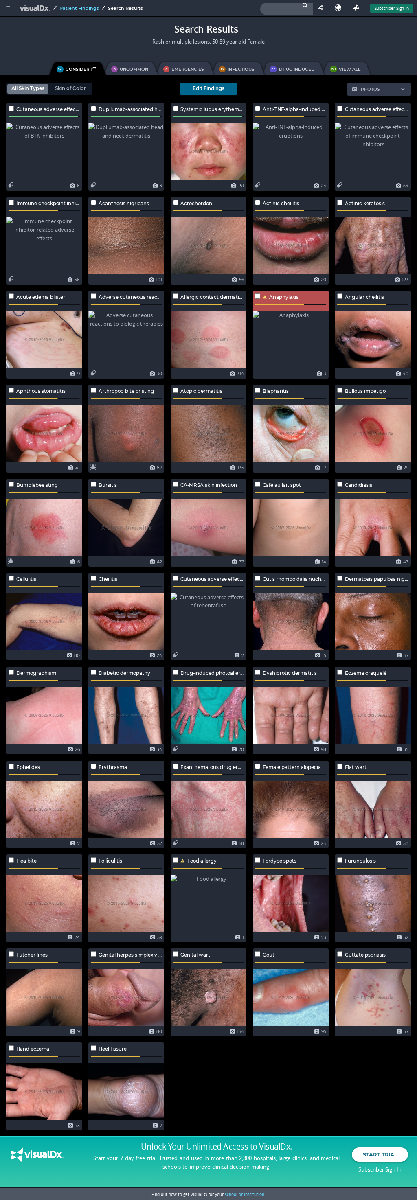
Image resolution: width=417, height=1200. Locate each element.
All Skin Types (27, 88)
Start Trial (380, 1154)
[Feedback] (358, 8)
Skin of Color (70, 88)
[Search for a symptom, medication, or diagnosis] (286, 9)
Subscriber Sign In (392, 8)
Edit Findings (208, 88)
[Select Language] (340, 8)
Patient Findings (79, 8)
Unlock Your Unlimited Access (216, 1146)
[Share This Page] (322, 8)
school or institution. (245, 1194)
